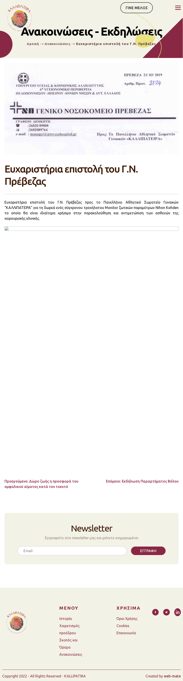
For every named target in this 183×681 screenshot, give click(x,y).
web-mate (172, 676)
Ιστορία (65, 619)
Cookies (122, 626)
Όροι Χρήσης (126, 619)
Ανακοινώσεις (57, 44)
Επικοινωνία (126, 633)
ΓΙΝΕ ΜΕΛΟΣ (137, 8)
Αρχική (33, 44)
